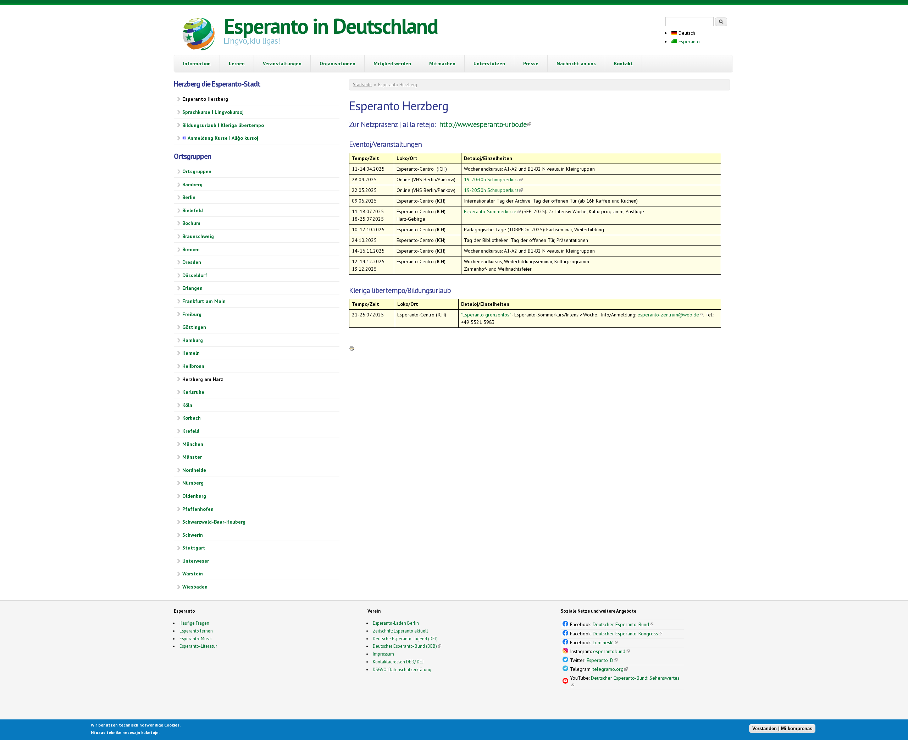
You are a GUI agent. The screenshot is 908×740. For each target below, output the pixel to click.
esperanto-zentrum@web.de (670, 314)
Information (197, 63)
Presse (530, 63)
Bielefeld (192, 210)
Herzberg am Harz (202, 379)
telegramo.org (610, 669)
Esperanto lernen (196, 631)
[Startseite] (198, 35)
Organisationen (337, 63)
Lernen (237, 63)
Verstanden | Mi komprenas (782, 728)
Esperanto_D (602, 660)
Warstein (192, 573)
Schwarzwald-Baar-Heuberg (213, 522)
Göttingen (194, 327)
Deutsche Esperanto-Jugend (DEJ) (405, 638)
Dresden (191, 262)
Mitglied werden (392, 63)
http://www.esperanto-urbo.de (485, 124)
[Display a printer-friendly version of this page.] (352, 348)
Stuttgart (193, 548)
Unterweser (195, 561)
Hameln (191, 353)
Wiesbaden (194, 587)
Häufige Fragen (194, 623)
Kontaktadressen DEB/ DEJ (398, 661)
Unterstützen (489, 63)
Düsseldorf (194, 275)
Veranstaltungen (282, 63)
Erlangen (192, 288)
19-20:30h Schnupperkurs (493, 179)
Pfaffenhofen (198, 509)
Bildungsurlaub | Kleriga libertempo (223, 125)
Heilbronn (193, 366)
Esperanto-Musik (195, 638)
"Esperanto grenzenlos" (486, 314)
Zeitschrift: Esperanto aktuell (400, 631)
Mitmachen (442, 63)
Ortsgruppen (196, 171)
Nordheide (194, 470)
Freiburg (191, 314)
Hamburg (192, 340)
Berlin (188, 197)
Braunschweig (198, 236)
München (192, 444)
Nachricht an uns (576, 63)
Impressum (383, 654)
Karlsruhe (193, 392)
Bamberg (192, 184)
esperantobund (611, 651)
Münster (192, 457)
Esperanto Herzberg (205, 99)
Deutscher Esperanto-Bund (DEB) (405, 646)
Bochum (191, 223)
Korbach (191, 418)
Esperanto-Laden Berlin (396, 623)
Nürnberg (193, 483)
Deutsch (686, 33)
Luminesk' (605, 642)
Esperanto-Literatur (198, 646)
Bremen (191, 249)
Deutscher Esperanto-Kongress (627, 633)
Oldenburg (194, 496)
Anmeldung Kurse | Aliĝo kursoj (220, 138)
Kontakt (623, 63)
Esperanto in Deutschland (330, 26)
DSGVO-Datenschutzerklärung (402, 669)
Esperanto (688, 41)
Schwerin (192, 535)
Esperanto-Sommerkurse (492, 211)
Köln (187, 405)
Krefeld (190, 431)
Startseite (362, 85)
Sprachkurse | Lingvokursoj (213, 112)
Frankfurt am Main (204, 301)
